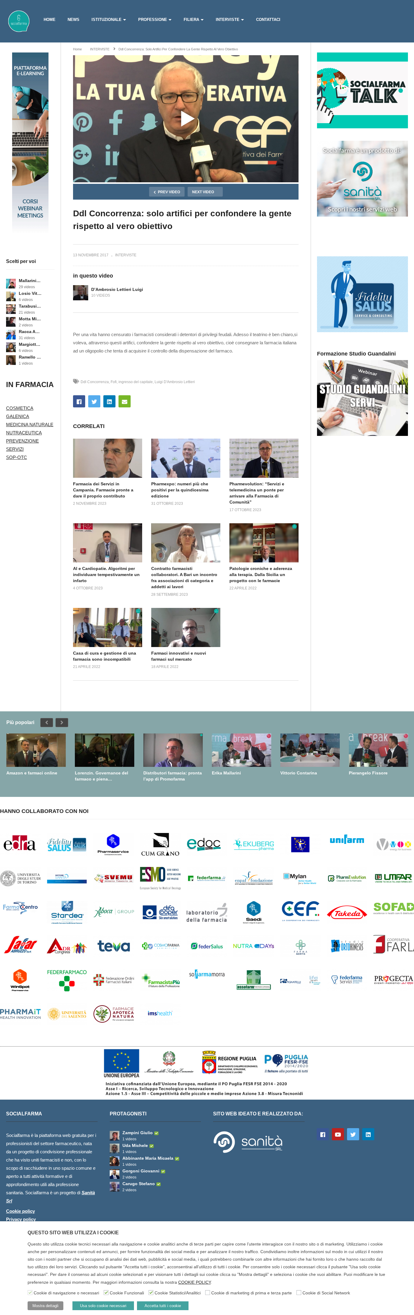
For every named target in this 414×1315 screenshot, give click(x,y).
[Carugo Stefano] (114, 1187)
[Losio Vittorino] (11, 296)
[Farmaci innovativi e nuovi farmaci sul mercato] (185, 627)
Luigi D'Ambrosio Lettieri (175, 382)
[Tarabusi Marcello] (11, 309)
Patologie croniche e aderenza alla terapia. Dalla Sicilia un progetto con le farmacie (260, 574)
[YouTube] (338, 1134)
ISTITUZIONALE (107, 19)
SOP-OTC (16, 457)
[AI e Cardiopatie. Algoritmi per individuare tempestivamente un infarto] (107, 542)
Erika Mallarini (226, 772)
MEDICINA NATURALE (29, 424)
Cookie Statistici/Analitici (178, 1292)
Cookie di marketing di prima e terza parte (251, 1292)
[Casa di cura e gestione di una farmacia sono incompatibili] (107, 627)
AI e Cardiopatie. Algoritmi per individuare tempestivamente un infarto (106, 574)
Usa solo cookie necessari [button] (103, 1305)
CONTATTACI (268, 19)
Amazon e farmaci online (31, 772)
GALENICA (17, 416)
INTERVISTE (227, 19)
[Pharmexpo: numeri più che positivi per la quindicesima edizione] (185, 458)
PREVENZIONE (22, 440)
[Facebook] (323, 1134)
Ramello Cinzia (30, 357)
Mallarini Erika (30, 280)
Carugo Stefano (138, 1183)
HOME (49, 19)
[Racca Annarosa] (11, 334)
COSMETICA (19, 408)
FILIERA (191, 19)
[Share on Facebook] (79, 401)
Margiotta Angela (30, 344)
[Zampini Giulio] (114, 1136)
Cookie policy (20, 1211)
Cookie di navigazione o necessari (66, 1292)
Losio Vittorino (30, 293)
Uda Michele (135, 1145)
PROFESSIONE (152, 19)
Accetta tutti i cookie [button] (163, 1305)
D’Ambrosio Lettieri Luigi (117, 289)
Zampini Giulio (137, 1132)
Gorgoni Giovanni (140, 1170)
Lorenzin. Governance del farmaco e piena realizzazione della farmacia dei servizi (103, 776)
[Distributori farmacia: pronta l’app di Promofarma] (173, 750)
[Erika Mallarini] (241, 750)
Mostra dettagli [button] (45, 1305)
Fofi (114, 382)
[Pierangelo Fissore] (378, 750)
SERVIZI (15, 449)
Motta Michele (30, 318)
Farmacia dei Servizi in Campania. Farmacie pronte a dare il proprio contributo (103, 490)
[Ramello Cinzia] (11, 360)
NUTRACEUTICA (24, 432)
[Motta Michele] (11, 322)
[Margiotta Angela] (11, 347)
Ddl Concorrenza (95, 382)
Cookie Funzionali (127, 1292)
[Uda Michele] (114, 1148)
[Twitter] (353, 1134)
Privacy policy (21, 1219)
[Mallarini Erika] (11, 283)
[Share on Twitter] (94, 401)
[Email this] (125, 401)
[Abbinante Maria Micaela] (114, 1161)
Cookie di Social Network (326, 1292)
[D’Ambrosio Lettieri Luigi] (80, 292)
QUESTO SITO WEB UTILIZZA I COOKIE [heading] (73, 1232)
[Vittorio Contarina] (310, 750)
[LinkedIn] (368, 1134)
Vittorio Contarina (298, 772)
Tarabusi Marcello (30, 306)
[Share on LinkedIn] (109, 401)
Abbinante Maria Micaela (147, 1158)
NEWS (73, 19)
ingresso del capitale (136, 382)
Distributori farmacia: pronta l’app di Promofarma (172, 775)
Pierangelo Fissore (368, 772)
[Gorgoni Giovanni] (114, 1174)
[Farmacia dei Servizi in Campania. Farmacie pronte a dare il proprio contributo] (107, 458)
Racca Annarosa (30, 331)
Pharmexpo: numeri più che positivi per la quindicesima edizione (180, 490)
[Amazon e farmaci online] (36, 750)
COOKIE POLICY (194, 1282)
